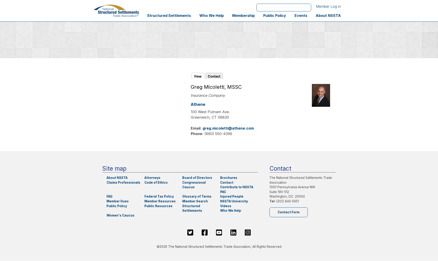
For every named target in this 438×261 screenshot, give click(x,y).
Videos (225, 206)
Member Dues (118, 201)
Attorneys (152, 178)
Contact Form (289, 212)
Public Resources (158, 206)
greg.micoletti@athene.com (228, 128)
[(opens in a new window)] (190, 232)
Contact (214, 76)
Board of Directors (197, 178)
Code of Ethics (156, 182)
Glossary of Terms (196, 196)
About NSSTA (328, 15)
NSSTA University (234, 201)
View (198, 76)
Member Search (195, 201)
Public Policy (274, 15)
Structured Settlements (169, 15)
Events (301, 15)
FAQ (109, 196)
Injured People (231, 196)
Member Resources (160, 201)
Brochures (228, 178)
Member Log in (328, 6)
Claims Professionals (123, 182)
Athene (198, 104)
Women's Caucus (120, 215)
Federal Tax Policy (159, 196)
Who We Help (211, 15)
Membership (243, 15)
